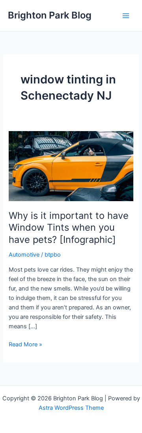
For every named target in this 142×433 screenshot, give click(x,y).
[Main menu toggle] (126, 15)
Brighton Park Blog (50, 15)
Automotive (24, 254)
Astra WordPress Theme (71, 407)
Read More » (25, 344)
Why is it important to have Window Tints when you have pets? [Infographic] (69, 228)
